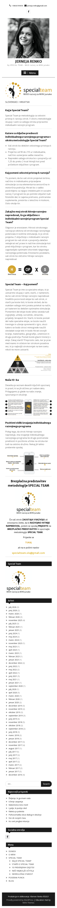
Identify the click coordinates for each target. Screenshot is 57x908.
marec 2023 (14, 653)
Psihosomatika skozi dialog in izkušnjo (25, 814)
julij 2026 (12, 607)
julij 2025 (12, 623)
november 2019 (15, 709)
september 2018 (16, 728)
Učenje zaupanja (16, 801)
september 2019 (16, 715)
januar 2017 (14, 771)
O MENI (12, 854)
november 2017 (15, 745)
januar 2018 (14, 738)
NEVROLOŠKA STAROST (22, 874)
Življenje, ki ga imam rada (19, 798)
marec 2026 (14, 613)
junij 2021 (13, 676)
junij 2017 (13, 755)
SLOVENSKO (11, 102)
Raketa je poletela (16, 811)
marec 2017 (14, 765)
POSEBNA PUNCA (16, 877)
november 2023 (15, 643)
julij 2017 (12, 751)
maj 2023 (13, 646)
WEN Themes (28, 902)
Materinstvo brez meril (18, 805)
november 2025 (15, 620)
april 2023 (13, 650)
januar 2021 (14, 682)
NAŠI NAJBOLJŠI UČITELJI (23, 870)
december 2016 (15, 774)
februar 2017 (14, 768)
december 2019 (15, 705)
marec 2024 (14, 640)
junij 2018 (13, 732)
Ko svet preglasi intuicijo (19, 821)
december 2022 (15, 663)
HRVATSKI (24, 102)
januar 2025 (14, 630)
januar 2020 (14, 702)
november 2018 (15, 722)
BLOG (11, 881)
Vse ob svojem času (17, 818)
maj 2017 (13, 758)
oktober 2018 (14, 725)
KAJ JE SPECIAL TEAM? (21, 861)
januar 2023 (14, 659)
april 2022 (13, 673)
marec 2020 (14, 696)
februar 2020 (14, 699)
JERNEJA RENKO (28, 61)
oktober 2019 (14, 712)
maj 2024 (13, 636)
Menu (32, 73)
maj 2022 (13, 669)
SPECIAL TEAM (15, 858)
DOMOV (12, 851)
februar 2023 (14, 656)
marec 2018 (14, 735)
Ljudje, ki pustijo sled (18, 808)
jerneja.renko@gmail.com (37, 6)
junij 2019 (13, 719)
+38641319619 (17, 6)
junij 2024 (13, 633)
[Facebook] (28, 12)
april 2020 (13, 692)
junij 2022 (13, 666)
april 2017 (13, 761)
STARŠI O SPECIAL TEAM (23, 864)
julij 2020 (12, 689)
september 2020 (16, 686)
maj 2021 (13, 679)
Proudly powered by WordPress (19, 900)
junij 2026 (13, 610)
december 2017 (15, 742)
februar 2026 (14, 617)
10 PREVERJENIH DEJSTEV (23, 867)
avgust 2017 (14, 748)
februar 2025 (14, 627)
